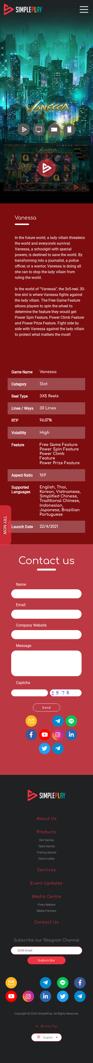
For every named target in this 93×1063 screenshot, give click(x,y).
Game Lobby (46, 858)
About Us (46, 819)
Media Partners (46, 911)
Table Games (46, 846)
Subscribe (46, 960)
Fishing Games (46, 852)
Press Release (46, 904)
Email (21, 605)
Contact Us (46, 922)
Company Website (31, 625)
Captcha (23, 682)
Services (46, 870)
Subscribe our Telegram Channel (46, 940)
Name (21, 584)
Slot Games (46, 840)
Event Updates (46, 883)
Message (23, 645)
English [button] (48, 1037)
